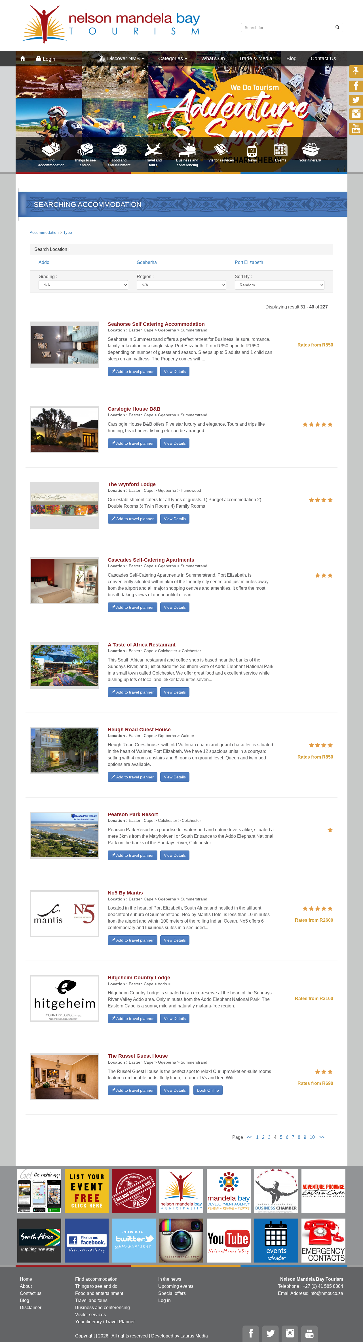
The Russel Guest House (138, 1056)
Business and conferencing (102, 1307)
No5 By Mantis (125, 893)
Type (67, 232)
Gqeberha (147, 262)
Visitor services (90, 1314)
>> (321, 1137)
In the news (169, 1279)
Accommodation (45, 232)
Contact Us (323, 58)
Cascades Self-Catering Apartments (151, 560)
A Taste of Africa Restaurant (142, 645)
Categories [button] (171, 58)
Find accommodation (96, 1279)
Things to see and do (96, 1286)
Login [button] (48, 59)
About (26, 1286)
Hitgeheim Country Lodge (139, 977)
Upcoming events (175, 1286)
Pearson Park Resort (133, 814)
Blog (291, 58)
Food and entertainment (99, 1293)
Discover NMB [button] (124, 58)
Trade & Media (255, 58)
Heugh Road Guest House (139, 729)
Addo (44, 262)
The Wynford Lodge (132, 484)
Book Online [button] (208, 1090)
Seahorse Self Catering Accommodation (156, 324)
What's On (213, 58)
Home (26, 1279)
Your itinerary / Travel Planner (105, 1321)
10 (312, 1137)
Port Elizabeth (249, 262)
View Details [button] (175, 371)
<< (249, 1137)
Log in (164, 1300)
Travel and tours (91, 1300)
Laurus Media (194, 1335)
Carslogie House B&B (134, 409)
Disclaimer (30, 1307)
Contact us (30, 1293)
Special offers (172, 1293)
